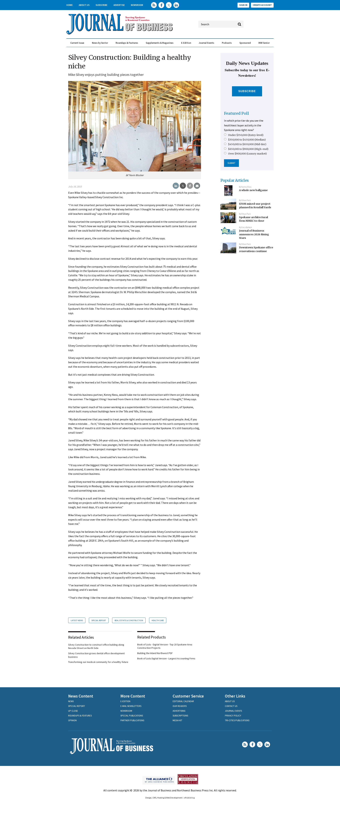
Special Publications (131, 715)
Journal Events (206, 42)
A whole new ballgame (253, 190)
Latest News (77, 620)
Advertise (119, 5)
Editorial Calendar (183, 701)
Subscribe (101, 5)
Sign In (243, 5)
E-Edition (186, 42)
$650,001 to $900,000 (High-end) (248, 149)
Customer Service (188, 696)
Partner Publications (132, 720)
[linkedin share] (176, 186)
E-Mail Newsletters (130, 706)
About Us (84, 5)
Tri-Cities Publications (237, 720)
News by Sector (100, 42)
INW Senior (264, 42)
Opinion (72, 720)
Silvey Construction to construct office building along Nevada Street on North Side (96, 646)
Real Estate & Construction (129, 620)
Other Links (235, 696)
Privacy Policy (233, 715)
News (71, 701)
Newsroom (137, 5)
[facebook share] (190, 186)
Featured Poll (236, 113)
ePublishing (189, 797)
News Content (80, 696)
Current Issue (77, 42)
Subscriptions (180, 715)
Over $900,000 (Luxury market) (247, 153)
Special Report (98, 620)
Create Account (262, 5)
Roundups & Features (127, 42)
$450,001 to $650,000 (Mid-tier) (247, 144)
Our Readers (180, 706)
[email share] (197, 186)
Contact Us (231, 706)
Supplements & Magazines (159, 42)
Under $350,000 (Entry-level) (246, 135)
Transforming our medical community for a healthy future (98, 662)
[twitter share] (183, 186)
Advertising (179, 710)
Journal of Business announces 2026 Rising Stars (254, 234)
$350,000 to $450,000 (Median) (247, 139)
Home (69, 5)
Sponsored (245, 42)
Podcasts (227, 42)
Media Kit (177, 720)
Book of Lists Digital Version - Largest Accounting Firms (166, 658)
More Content (132, 696)
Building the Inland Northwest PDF (155, 653)
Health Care (158, 620)
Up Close (73, 710)
